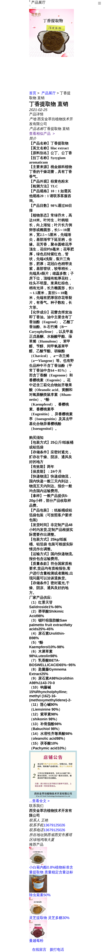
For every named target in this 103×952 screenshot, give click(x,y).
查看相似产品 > (42, 134)
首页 (32, 93)
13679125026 (54, 825)
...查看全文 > (39, 801)
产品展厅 (48, 93)
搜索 (44, 7)
